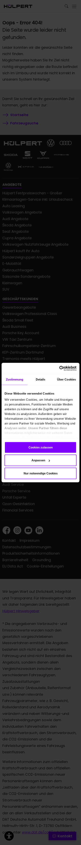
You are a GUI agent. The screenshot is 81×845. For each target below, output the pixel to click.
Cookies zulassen (41, 447)
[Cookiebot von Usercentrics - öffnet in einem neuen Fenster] (59, 368)
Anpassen (38, 460)
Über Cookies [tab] (66, 379)
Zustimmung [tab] (14, 379)
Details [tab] (40, 379)
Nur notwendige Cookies (41, 473)
